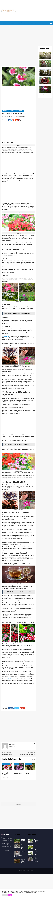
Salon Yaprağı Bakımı (7, 754)
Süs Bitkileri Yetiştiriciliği (23, 840)
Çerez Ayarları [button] (4, 895)
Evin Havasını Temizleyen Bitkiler (45, 78)
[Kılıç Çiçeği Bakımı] (45, 63)
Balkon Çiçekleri (12, 110)
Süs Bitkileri (30, 23)
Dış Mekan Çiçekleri (19, 110)
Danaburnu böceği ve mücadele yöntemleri (23, 861)
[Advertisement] (35, 11)
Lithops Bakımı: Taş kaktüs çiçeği (23, 846)
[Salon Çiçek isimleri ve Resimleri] (30, 853)
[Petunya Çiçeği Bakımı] (45, 55)
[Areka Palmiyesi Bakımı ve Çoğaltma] (30, 841)
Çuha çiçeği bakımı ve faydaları (27, 754)
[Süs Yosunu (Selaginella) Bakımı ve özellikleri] (45, 89)
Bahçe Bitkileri (5, 110)
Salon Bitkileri (21, 23)
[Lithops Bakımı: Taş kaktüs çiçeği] (17, 846)
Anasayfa (4, 23)
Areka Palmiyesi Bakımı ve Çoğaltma (36, 841)
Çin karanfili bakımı (6, 336)
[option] (45, 73)
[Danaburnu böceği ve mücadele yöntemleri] (17, 861)
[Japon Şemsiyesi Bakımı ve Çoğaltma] (45, 72)
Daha (36, 23)
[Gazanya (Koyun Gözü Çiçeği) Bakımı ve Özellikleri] (7, 766)
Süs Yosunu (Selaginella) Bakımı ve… (45, 87)
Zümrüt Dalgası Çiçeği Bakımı (35, 847)
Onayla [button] (10, 895)
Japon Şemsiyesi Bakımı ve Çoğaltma (45, 70)
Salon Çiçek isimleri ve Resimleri (36, 853)
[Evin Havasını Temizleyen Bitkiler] (45, 80)
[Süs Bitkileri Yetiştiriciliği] (17, 841)
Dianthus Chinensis (12, 678)
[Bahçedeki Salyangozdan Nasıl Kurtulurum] (17, 853)
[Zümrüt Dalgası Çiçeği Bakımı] (30, 847)
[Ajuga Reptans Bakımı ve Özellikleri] (30, 859)
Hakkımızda (11, 23)
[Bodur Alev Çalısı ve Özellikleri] (30, 766)
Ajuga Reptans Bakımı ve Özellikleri (36, 859)
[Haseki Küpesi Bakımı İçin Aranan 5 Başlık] (19, 766)
